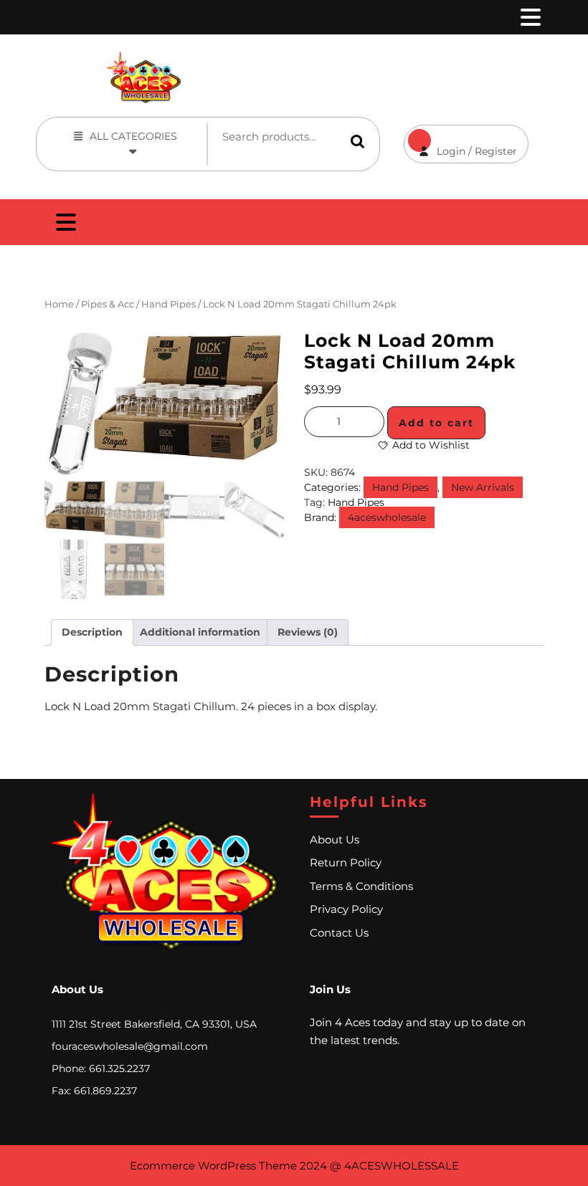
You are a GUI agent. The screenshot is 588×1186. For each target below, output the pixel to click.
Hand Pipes (168, 304)
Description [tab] (92, 632)
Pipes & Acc (107, 304)
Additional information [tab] (200, 632)
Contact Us (339, 932)
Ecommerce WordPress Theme (213, 1165)
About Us (334, 839)
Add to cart (436, 422)
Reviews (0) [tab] (308, 632)
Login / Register (460, 141)
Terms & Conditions (361, 886)
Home (59, 304)
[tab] (529, 17)
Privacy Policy (346, 909)
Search (358, 141)
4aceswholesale (387, 517)
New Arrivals (482, 487)
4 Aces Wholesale (402, 59)
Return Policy (345, 862)
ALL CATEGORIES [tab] (133, 136)
